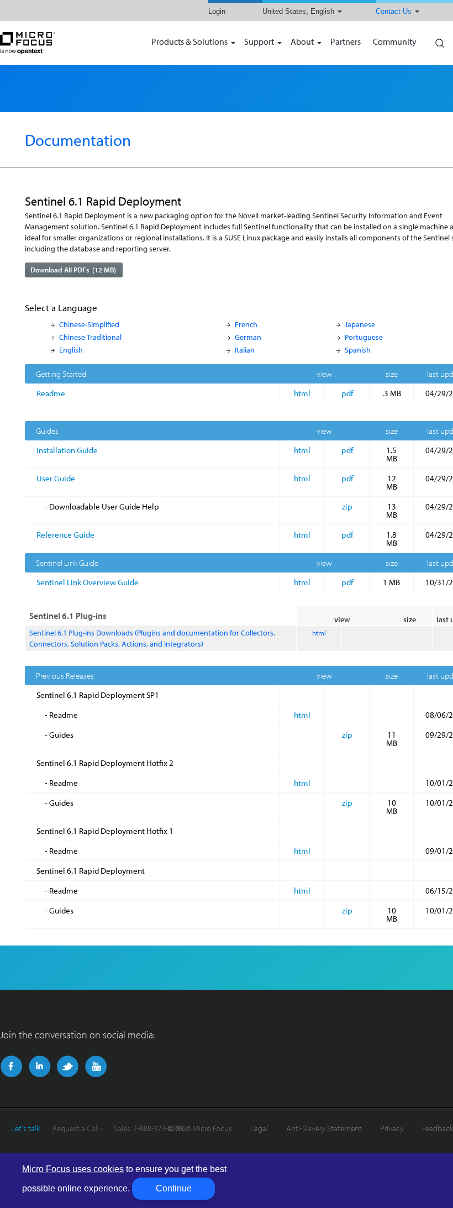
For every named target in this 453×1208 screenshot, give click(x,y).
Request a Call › (77, 1128)
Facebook (11, 1066)
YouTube (96, 1066)
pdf (347, 393)
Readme (50, 393)
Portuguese (364, 337)
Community (395, 42)
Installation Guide (67, 450)
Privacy (392, 1128)
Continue (174, 1188)
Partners (345, 42)
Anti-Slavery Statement (324, 1128)
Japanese (360, 324)
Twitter (67, 1066)
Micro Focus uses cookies (73, 1169)
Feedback (437, 1128)
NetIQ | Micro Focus (63, 43)
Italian (245, 349)
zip (347, 506)
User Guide (55, 478)
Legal (259, 1128)
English (71, 349)
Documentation (78, 140)
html (302, 393)
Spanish (358, 349)
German (248, 337)
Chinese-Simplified (89, 324)
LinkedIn (39, 1066)
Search (439, 40)
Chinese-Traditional (90, 337)
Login (216, 11)
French (246, 324)
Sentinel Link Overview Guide (87, 582)
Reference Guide (65, 534)
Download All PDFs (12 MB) (73, 269)
